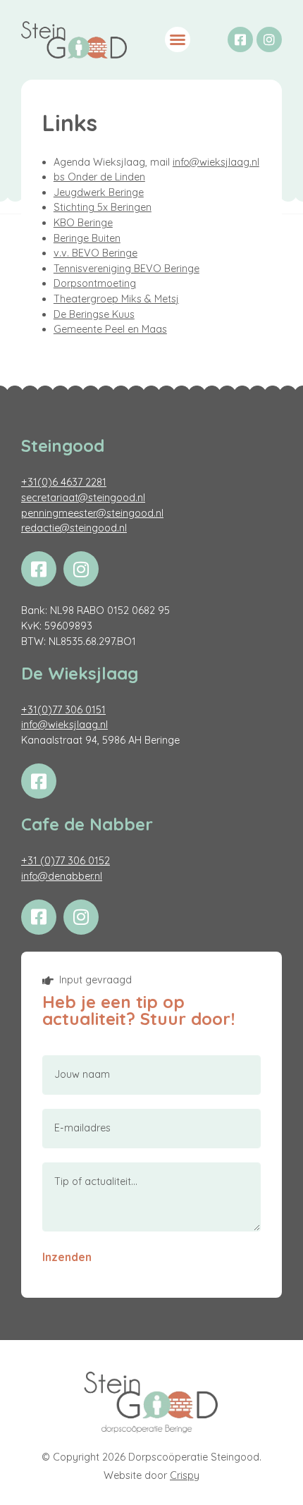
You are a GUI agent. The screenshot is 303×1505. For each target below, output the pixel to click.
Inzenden (67, 1257)
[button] (177, 39)
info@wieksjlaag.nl (216, 162)
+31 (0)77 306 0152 (65, 860)
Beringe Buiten (87, 238)
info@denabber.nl (61, 876)
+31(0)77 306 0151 (63, 710)
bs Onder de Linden (99, 177)
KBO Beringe (83, 222)
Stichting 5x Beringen (103, 207)
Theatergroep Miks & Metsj (116, 299)
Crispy (184, 1475)
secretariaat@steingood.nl (83, 497)
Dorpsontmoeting (95, 283)
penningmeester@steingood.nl (92, 513)
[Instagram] (269, 39)
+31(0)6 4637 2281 (63, 482)
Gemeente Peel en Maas (110, 329)
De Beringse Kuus (94, 314)
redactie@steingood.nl (74, 528)
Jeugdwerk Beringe (99, 192)
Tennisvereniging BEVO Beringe (126, 268)
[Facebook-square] (240, 39)
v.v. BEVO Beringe (95, 253)
